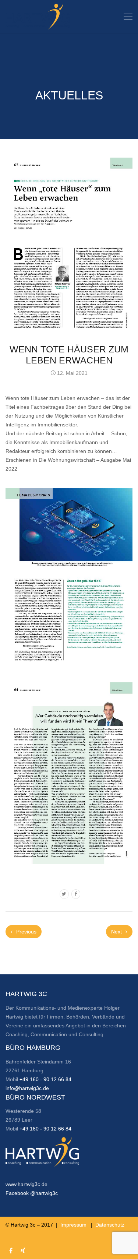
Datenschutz (109, 1225)
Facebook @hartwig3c (32, 1193)
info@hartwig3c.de (27, 1088)
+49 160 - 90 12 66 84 (45, 1079)
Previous (25, 932)
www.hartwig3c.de (26, 1184)
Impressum (73, 1225)
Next (117, 932)
